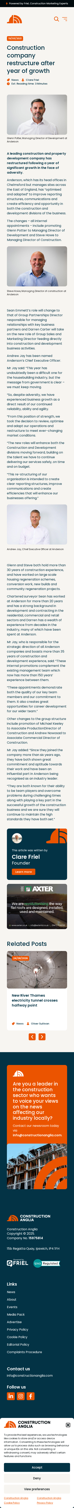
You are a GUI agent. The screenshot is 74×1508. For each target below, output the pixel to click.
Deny (37, 1478)
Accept (37, 1467)
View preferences (37, 1489)
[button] (68, 1425)
